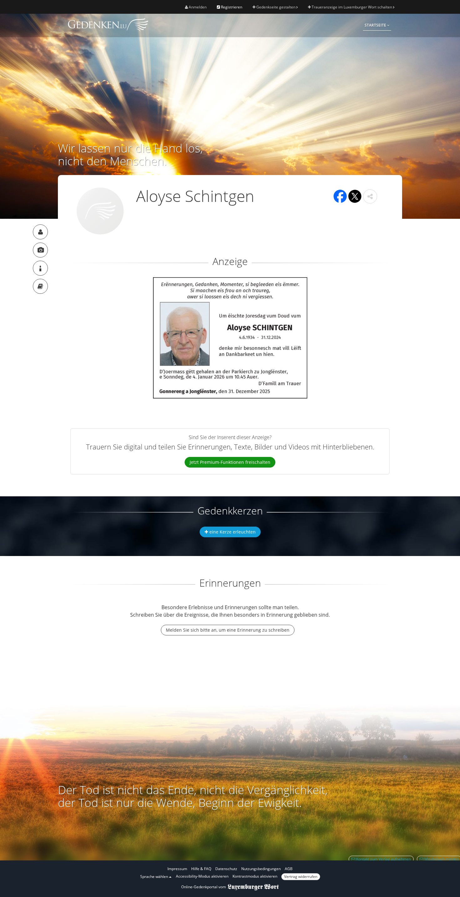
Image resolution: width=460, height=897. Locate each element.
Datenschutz (226, 868)
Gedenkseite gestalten (275, 7)
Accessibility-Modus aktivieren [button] (202, 876)
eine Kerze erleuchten (232, 532)
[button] (370, 196)
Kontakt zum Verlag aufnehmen (383, 859)
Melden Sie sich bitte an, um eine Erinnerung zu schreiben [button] (227, 630)
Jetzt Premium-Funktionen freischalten (230, 462)
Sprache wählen (154, 876)
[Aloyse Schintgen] (40, 231)
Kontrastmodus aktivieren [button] (255, 876)
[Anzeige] (40, 250)
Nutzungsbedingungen (261, 868)
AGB (289, 868)
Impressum (177, 868)
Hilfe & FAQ (201, 868)
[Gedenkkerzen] (40, 268)
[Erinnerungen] (40, 286)
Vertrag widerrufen (300, 876)
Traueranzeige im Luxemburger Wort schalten (352, 7)
